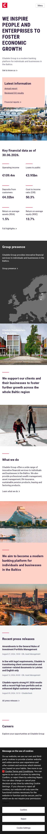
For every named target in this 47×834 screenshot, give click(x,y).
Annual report (11, 88)
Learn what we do (10, 491)
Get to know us (8, 70)
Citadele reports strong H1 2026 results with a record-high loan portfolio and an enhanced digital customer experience (22, 685)
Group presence (9, 268)
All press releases (10, 700)
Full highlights (8, 228)
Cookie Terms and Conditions (19, 771)
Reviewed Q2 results (14, 93)
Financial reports (12, 102)
